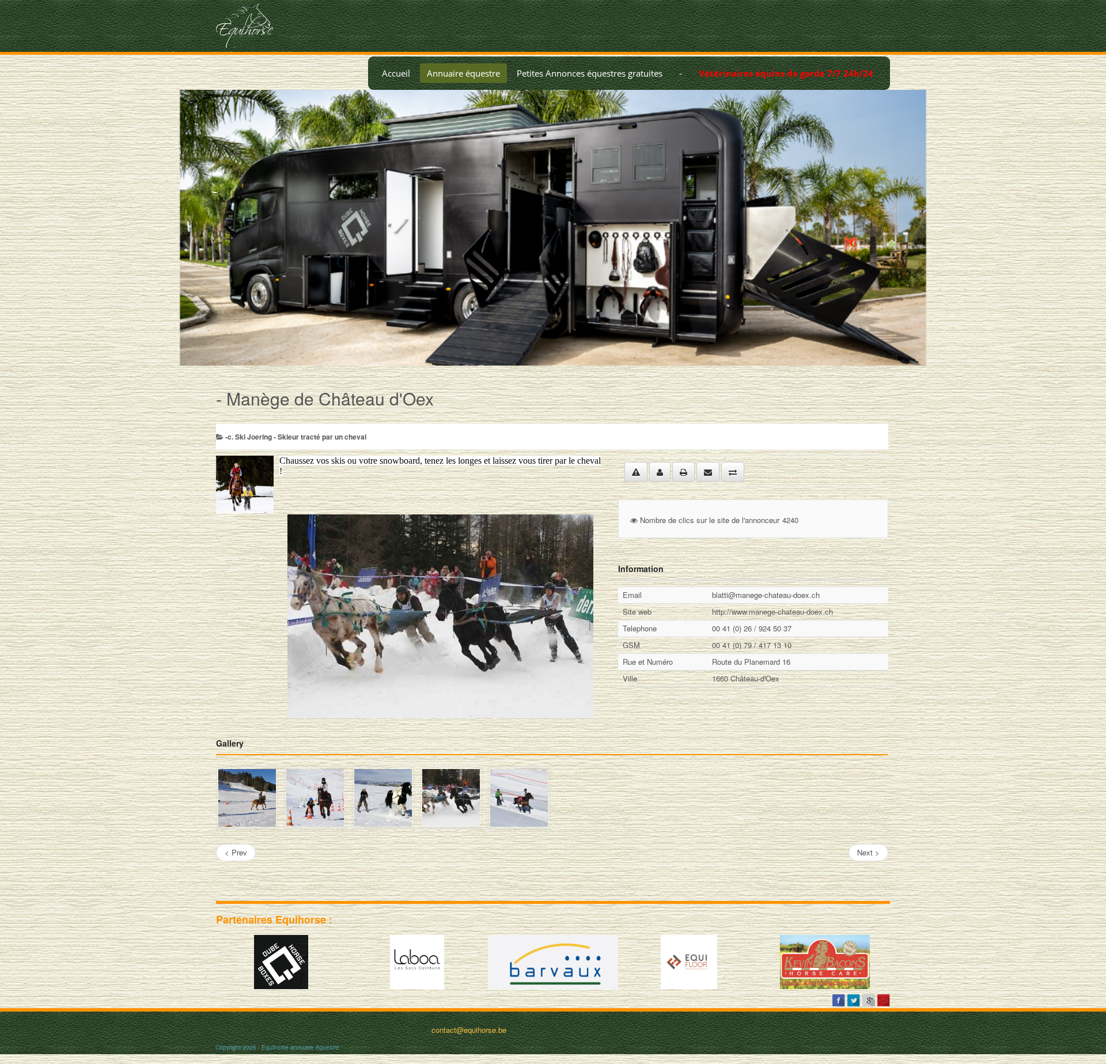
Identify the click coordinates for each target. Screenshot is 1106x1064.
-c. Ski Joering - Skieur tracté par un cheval (295, 436)
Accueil (396, 73)
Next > (868, 852)
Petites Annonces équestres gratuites (589, 73)
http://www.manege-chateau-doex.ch (772, 611)
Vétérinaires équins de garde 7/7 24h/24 (786, 73)
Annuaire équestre (463, 73)
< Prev (236, 852)
